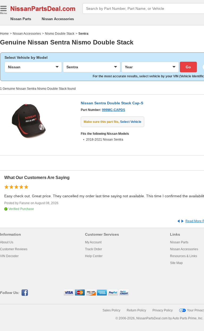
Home (4, 33)
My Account (93, 242)
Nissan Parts (20, 19)
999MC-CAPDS (113, 110)
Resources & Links (183, 256)
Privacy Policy (162, 310)
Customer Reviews (13, 249)
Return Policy (136, 310)
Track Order (93, 249)
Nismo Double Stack (59, 33)
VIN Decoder (9, 256)
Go (188, 67)
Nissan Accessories (58, 19)
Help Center (94, 256)
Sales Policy (111, 310)
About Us (6, 242)
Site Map (176, 263)
